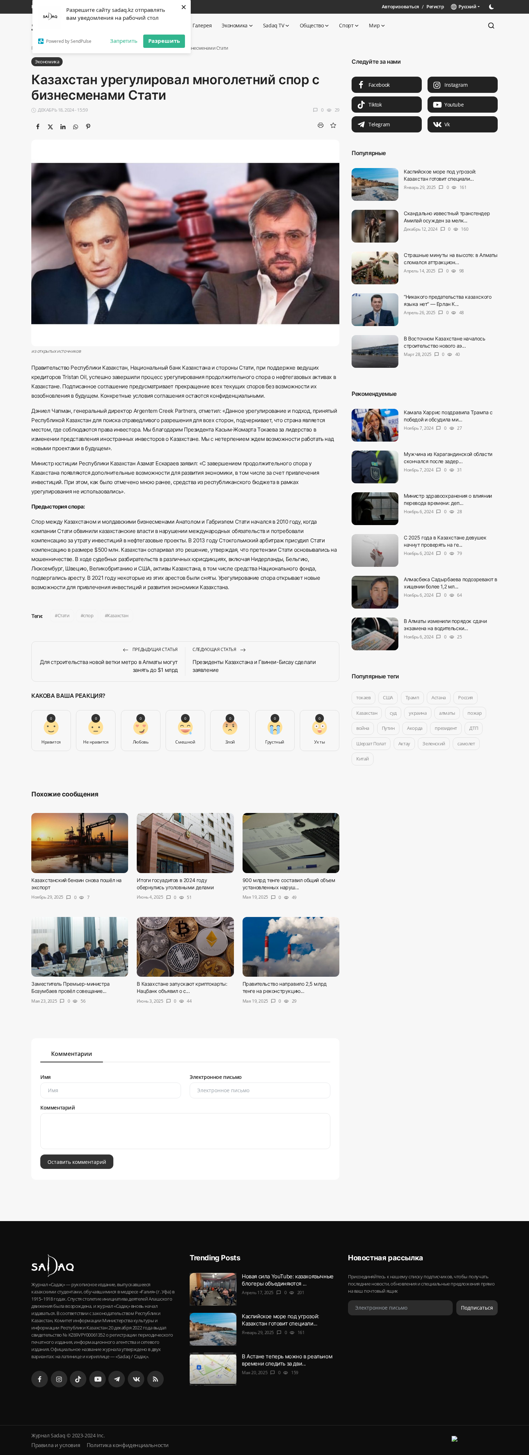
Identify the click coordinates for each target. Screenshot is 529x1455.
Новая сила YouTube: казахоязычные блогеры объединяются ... (288, 1280)
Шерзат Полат (371, 743)
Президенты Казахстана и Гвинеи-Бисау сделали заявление (254, 666)
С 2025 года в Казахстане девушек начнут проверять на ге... (445, 541)
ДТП (473, 728)
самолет (466, 743)
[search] (491, 25)
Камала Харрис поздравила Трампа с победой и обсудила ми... (448, 416)
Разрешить (164, 40)
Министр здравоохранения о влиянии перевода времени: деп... (448, 499)
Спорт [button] (346, 25)
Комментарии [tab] (71, 1054)
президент (446, 728)
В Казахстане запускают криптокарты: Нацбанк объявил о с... (182, 987)
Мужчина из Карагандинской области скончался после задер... (448, 457)
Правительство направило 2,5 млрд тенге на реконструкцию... (285, 987)
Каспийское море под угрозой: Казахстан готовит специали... (440, 175)
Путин (388, 728)
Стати (63, 615)
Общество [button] (312, 25)
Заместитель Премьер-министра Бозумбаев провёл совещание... (70, 987)
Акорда (414, 728)
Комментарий (57, 1107)
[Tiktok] (78, 1379)
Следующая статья (215, 649)
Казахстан (117, 615)
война (362, 728)
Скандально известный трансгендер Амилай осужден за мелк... (447, 216)
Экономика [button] (234, 25)
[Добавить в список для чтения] (333, 125)
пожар (474, 713)
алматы (447, 713)
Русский (466, 6)
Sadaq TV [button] (273, 25)
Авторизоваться (400, 6)
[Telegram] (116, 1379)
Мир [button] (374, 25)
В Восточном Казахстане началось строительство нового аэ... (444, 342)
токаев (363, 697)
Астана (438, 697)
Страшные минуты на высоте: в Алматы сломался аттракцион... (451, 258)
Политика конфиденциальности (128, 1445)
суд (393, 713)
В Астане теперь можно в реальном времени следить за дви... (287, 1360)
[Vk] (136, 1379)
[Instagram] (59, 1379)
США (388, 697)
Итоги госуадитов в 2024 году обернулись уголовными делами (175, 883)
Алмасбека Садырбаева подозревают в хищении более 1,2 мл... (450, 582)
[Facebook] (39, 1379)
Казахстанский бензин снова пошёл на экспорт (76, 883)
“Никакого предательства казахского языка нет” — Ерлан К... (447, 300)
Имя (45, 1077)
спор (88, 615)
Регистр (435, 6)
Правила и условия (55, 1445)
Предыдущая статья (154, 649)
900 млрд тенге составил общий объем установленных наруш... (289, 883)
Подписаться (477, 1307)
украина (417, 713)
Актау (404, 743)
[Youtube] (97, 1379)
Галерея (202, 25)
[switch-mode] (492, 6)
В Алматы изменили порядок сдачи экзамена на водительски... (445, 624)
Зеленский (433, 743)
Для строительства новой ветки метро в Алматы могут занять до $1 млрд (109, 666)
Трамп (412, 697)
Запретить (123, 40)
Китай (362, 758)
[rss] (155, 1379)
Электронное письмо (216, 1077)
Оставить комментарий (77, 1161)
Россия (465, 697)
